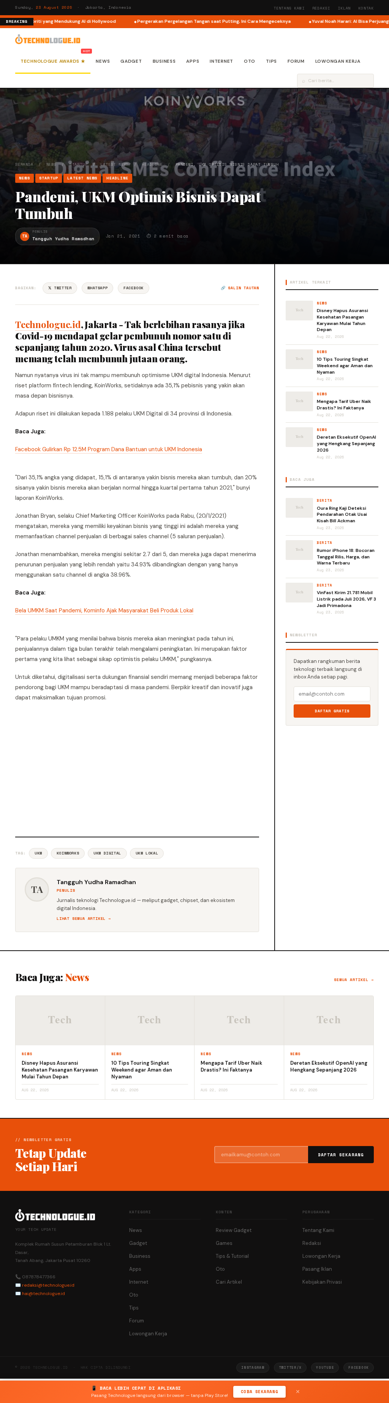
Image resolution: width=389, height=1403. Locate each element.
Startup (79, 164)
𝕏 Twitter (59, 288)
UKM (38, 853)
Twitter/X (290, 1367)
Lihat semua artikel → (84, 918)
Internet (221, 61)
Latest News (114, 164)
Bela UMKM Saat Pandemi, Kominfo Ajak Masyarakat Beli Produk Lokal (104, 610)
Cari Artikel (229, 1282)
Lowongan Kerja (338, 61)
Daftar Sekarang (341, 1155)
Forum (296, 61)
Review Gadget (233, 1230)
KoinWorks (68, 853)
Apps (192, 61)
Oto (249, 61)
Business (164, 61)
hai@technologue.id (43, 1293)
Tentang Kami (289, 8)
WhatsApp (97, 288)
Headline (152, 164)
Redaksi (321, 8)
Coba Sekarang (259, 1392)
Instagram (252, 1367)
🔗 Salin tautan (240, 288)
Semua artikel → (354, 980)
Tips (271, 61)
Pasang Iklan (317, 1269)
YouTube (325, 1367)
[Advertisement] (137, 768)
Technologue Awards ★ (53, 61)
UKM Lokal (147, 853)
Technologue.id (48, 324)
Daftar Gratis (332, 711)
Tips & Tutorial (232, 1256)
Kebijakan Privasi (322, 1282)
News (103, 61)
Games (224, 1243)
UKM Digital (107, 853)
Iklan (344, 8)
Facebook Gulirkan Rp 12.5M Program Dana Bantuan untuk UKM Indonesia (108, 449)
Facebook (133, 288)
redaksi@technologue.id (48, 1285)
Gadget (131, 61)
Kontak (366, 8)
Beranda (24, 164)
